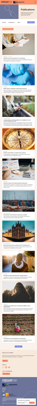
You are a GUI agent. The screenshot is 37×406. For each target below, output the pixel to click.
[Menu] (35, 2)
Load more (18, 346)
